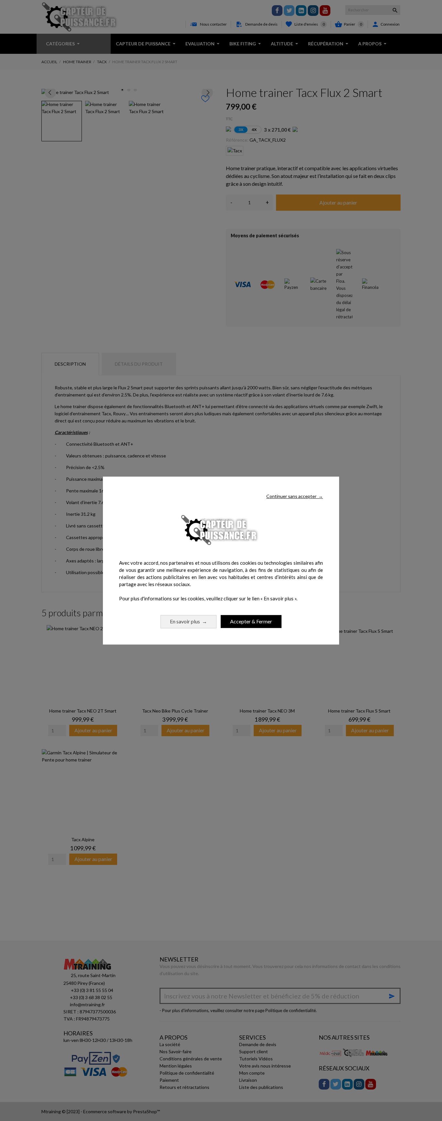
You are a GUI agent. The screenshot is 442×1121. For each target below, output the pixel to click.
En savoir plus (188, 621)
